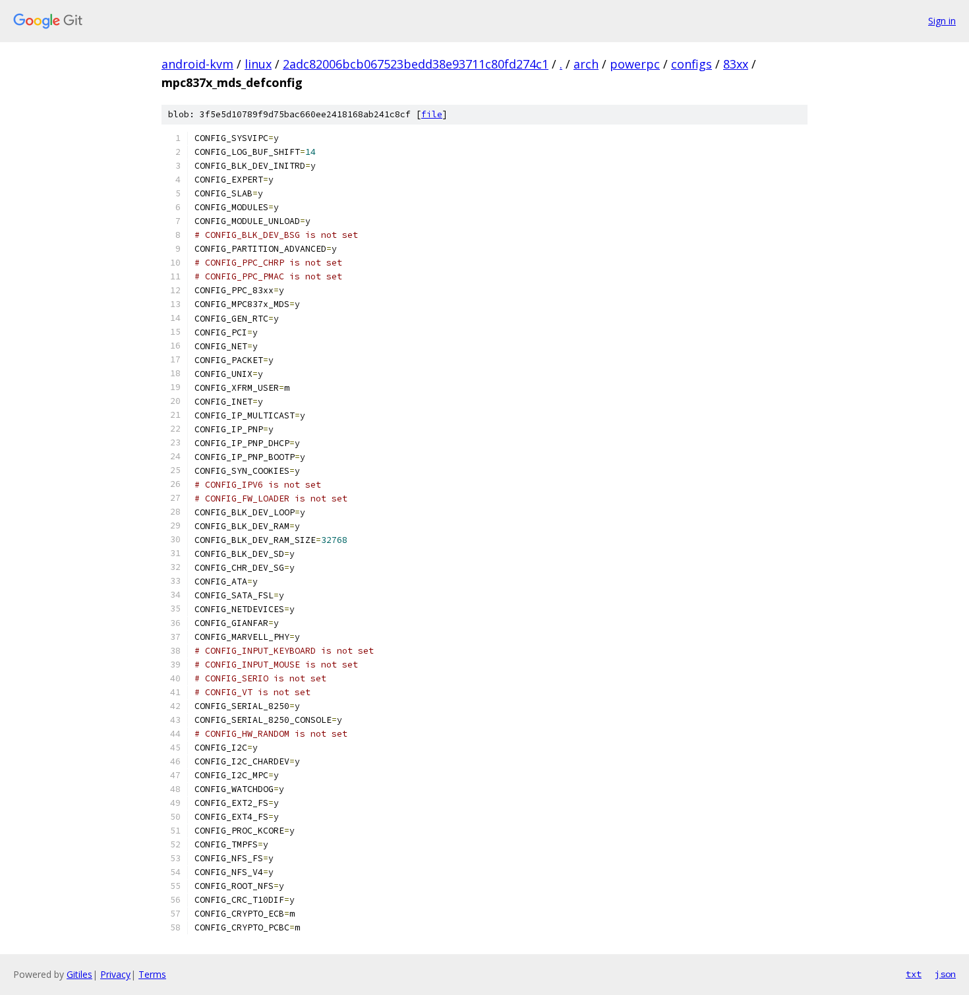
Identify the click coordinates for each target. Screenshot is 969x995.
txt (914, 974)
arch (586, 64)
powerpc (635, 64)
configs (691, 64)
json (945, 974)
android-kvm (197, 64)
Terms (152, 974)
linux (258, 64)
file (431, 114)
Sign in (942, 20)
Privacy (115, 974)
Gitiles (79, 974)
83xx (735, 64)
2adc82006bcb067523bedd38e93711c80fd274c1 (415, 64)
